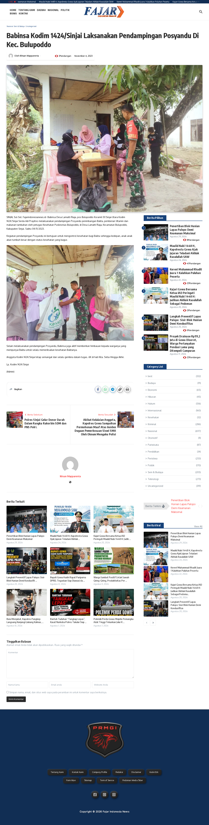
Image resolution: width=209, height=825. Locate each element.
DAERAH (41, 10)
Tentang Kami (57, 772)
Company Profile (99, 772)
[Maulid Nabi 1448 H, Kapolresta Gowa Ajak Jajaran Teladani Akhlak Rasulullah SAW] (156, 557)
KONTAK (23, 13)
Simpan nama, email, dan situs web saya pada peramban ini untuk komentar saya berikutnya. (58, 692)
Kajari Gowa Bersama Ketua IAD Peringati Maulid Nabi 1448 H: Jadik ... (112, 537)
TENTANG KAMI (26, 10)
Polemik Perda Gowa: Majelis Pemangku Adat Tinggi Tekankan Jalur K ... (113, 620)
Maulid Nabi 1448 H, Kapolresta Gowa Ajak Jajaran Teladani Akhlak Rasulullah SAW (184, 251)
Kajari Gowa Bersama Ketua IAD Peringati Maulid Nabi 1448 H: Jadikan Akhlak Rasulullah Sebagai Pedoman (185, 296)
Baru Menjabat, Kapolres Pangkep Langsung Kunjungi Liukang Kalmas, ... (25, 620)
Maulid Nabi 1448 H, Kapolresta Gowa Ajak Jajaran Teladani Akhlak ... (69, 537)
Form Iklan (71, 780)
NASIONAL (53, 10)
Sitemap (88, 780)
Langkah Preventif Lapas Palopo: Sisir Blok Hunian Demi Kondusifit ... (25, 579)
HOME (13, 10)
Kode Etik (154, 772)
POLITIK (65, 10)
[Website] (70, 482)
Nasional (10, 26)
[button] (199, 506)
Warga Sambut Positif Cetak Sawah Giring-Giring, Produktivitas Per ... (111, 579)
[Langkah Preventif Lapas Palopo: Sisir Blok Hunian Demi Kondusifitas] (156, 608)
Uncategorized (30, 26)
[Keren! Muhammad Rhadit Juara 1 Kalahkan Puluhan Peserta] (156, 574)
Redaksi (119, 772)
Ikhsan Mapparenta (29, 55)
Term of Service (107, 780)
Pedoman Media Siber (132, 780)
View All (198, 526)
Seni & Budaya (19, 26)
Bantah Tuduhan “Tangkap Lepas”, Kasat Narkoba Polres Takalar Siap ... (68, 620)
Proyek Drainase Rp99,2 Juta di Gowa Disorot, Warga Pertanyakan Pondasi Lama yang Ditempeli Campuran (185, 343)
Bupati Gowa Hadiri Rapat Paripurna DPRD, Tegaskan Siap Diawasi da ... (68, 579)
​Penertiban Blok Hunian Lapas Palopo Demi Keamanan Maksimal (25, 537)
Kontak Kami (77, 772)
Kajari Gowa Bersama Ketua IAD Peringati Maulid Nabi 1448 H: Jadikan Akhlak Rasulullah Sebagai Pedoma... (186, 589)
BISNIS (13, 13)
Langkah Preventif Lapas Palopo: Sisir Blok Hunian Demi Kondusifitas (186, 320)
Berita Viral (154, 525)
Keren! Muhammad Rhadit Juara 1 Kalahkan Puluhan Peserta (186, 272)
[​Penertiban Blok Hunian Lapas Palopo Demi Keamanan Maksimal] (156, 540)
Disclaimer (136, 772)
